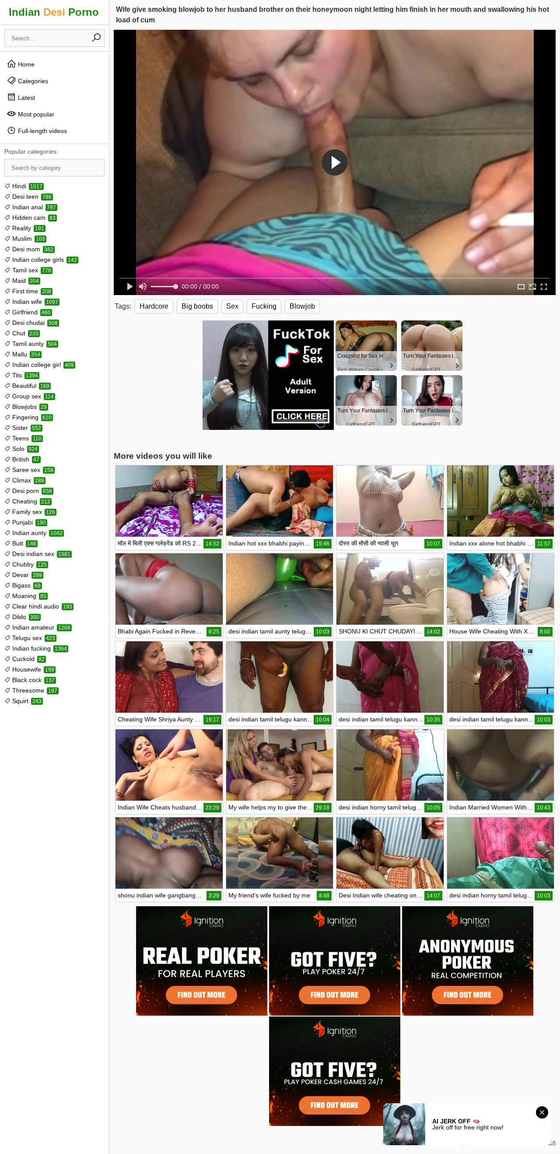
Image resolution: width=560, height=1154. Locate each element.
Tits (24, 375)
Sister (25, 427)
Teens (26, 438)
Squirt (26, 700)
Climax (27, 480)
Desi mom (31, 249)
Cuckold (27, 658)
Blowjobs (28, 406)
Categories (32, 80)
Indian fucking (38, 648)
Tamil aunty (33, 343)
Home (25, 64)
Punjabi (28, 522)
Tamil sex (30, 270)
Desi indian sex (40, 553)
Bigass (25, 585)
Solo (24, 448)
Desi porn (31, 490)
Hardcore (154, 306)
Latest (25, 97)
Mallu (25, 354)
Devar (26, 574)
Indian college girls (43, 259)
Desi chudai (34, 322)
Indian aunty (36, 532)
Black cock (32, 679)
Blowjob (302, 306)
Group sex (32, 396)
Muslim (27, 238)
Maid (24, 280)
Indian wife (34, 301)
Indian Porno (54, 12)
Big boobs (197, 306)
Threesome (33, 690)
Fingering (31, 417)
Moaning (28, 595)
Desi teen (31, 196)
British (24, 459)
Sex (232, 306)
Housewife (32, 669)
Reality (27, 228)
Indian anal (33, 207)
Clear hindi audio (41, 606)
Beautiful (29, 385)
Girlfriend (30, 312)
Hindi (26, 186)
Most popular (35, 114)
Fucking (264, 306)
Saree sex (31, 469)
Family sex (32, 511)
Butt (23, 543)
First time (30, 291)
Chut (24, 333)
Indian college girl (42, 364)
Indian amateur (40, 627)
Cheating (30, 501)
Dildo (24, 616)
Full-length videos (41, 130)
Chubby (28, 564)
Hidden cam (33, 217)
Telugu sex (32, 637)
